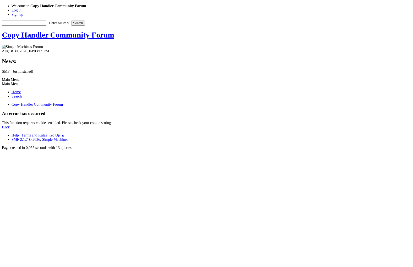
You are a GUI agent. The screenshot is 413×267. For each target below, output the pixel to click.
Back (6, 127)
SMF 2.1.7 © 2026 (25, 139)
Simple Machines (55, 139)
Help (15, 135)
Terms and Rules (34, 135)
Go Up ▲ (57, 135)
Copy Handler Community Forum (58, 35)
